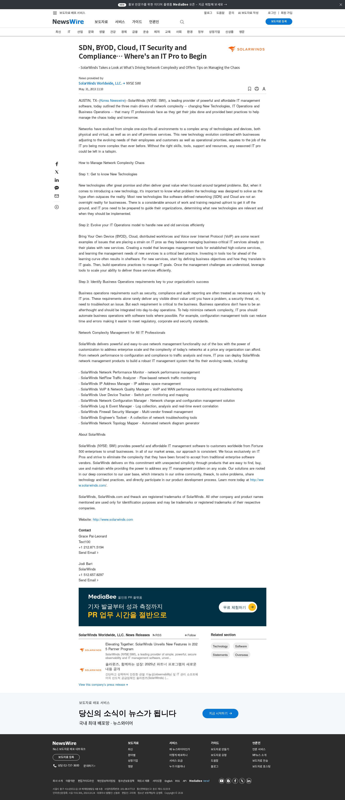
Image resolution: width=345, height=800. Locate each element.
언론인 (154, 22)
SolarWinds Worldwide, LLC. (102, 83)
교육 (168, 32)
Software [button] (241, 646)
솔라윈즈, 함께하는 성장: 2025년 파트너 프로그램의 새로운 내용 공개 (150, 666)
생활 (102, 32)
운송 (146, 32)
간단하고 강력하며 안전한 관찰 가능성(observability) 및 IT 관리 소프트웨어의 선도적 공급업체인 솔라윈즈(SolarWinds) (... (151, 676)
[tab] (147, 743)
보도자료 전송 (260, 760)
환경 (189, 32)
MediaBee (195, 781)
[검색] (182, 22)
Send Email (88, 552)
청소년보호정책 (126, 781)
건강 (113, 32)
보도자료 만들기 (220, 749)
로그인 (272, 13)
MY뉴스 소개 (259, 755)
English (168, 781)
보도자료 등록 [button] (66, 757)
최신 (58, 32)
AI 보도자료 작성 (248, 13)
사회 (178, 32)
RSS (158, 635)
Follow (191, 635)
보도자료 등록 (279, 21)
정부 (200, 32)
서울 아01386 (75, 792)
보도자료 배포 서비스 (72, 13)
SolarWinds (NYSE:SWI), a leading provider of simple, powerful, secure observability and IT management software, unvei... (150, 656)
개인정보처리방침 (106, 781)
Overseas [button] (241, 655)
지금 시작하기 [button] (218, 713)
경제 (124, 32)
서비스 (120, 22)
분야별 (132, 755)
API (184, 781)
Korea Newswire (112, 100)
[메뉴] (56, 13)
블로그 (208, 13)
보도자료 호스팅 (261, 766)
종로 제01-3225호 (161, 788)
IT (69, 32)
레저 (157, 32)
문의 (231, 13)
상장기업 (214, 32)
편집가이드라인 (86, 781)
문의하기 (89, 766)
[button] (249, 89)
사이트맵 (157, 781)
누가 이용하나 (177, 766)
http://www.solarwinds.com (113, 519)
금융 (135, 32)
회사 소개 (58, 781)
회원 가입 (286, 13)
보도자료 (101, 22)
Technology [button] (220, 646)
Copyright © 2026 (174, 792)
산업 (80, 32)
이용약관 (70, 781)
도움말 (220, 13)
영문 (242, 32)
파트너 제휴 (143, 781)
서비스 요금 (175, 760)
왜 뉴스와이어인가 (179, 749)
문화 (91, 32)
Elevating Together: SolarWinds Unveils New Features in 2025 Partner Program (151, 646)
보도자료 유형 (219, 755)
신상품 (229, 32)
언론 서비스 (259, 749)
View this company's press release (103, 684)
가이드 (137, 22)
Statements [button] (220, 655)
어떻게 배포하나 (178, 755)
